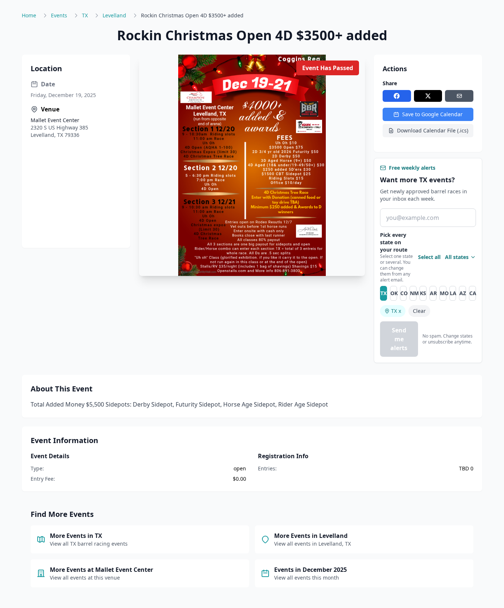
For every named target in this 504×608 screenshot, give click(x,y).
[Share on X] (428, 96)
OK (393, 293)
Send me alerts (398, 339)
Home (29, 15)
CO (403, 293)
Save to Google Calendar (432, 114)
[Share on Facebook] (397, 96)
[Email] (459, 96)
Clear (419, 310)
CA (472, 293)
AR (433, 293)
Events (59, 15)
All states (457, 256)
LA (453, 293)
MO (443, 293)
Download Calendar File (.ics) (432, 130)
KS (423, 293)
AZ (462, 293)
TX (85, 15)
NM (413, 293)
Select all (429, 256)
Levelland (114, 15)
